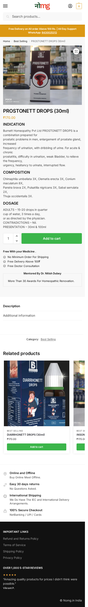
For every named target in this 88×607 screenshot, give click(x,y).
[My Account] (70, 6)
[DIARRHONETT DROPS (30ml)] (36, 393)
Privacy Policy (12, 557)
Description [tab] (11, 306)
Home (6, 41)
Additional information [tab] (19, 315)
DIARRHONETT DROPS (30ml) (26, 434)
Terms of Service (14, 545)
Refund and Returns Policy (20, 538)
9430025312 (49, 32)
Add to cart (52, 238)
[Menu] (9, 6)
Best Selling (20, 41)
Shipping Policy (13, 551)
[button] (78, 6)
